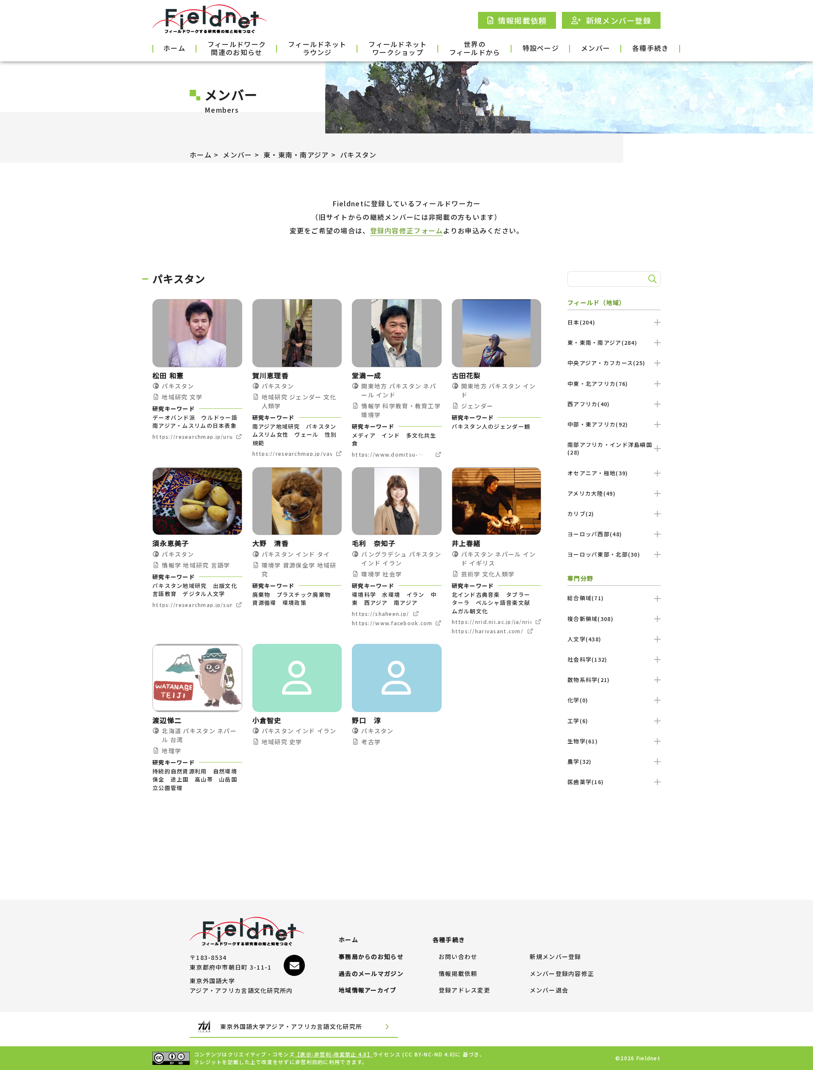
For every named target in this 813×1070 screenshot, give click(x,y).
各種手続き (650, 48)
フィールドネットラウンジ (317, 48)
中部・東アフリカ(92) (597, 424)
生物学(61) (582, 741)
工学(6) (577, 721)
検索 (651, 279)
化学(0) (577, 700)
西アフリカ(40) (588, 404)
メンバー (595, 48)
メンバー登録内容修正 (562, 974)
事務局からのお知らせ (371, 957)
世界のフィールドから (475, 48)
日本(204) (581, 322)
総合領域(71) (585, 598)
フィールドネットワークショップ (397, 48)
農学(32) (579, 761)
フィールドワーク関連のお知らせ (236, 48)
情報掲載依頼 (458, 974)
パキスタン (358, 155)
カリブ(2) (581, 514)
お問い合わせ (458, 957)
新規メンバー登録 (555, 957)
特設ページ (541, 48)
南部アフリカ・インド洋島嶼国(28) (609, 448)
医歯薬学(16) (585, 782)
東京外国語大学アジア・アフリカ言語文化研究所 (291, 1026)
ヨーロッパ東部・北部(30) (603, 554)
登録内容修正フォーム (406, 230)
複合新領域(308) (590, 619)
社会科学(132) (587, 659)
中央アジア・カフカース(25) (606, 363)
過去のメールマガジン (371, 974)
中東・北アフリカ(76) (597, 384)
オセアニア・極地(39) (597, 473)
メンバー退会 (549, 990)
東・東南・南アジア (296, 155)
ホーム (174, 48)
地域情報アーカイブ (368, 990)
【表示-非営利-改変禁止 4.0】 (334, 1054)
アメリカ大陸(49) (591, 493)
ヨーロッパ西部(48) (594, 534)
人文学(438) (584, 639)
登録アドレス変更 (464, 990)
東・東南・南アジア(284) (602, 342)
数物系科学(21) (588, 680)
